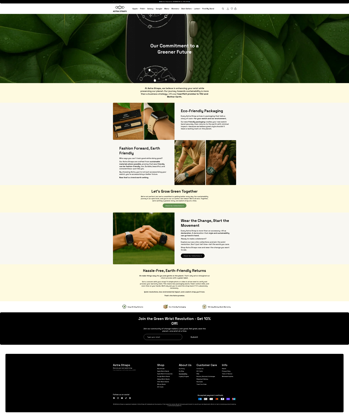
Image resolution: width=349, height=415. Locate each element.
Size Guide (199, 382)
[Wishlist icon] (232, 9)
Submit (194, 336)
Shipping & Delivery (202, 379)
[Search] (223, 9)
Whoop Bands (161, 384)
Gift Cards (160, 387)
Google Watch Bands (163, 376)
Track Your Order (201, 384)
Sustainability (183, 374)
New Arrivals (161, 368)
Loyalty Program (184, 376)
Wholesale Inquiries (227, 376)
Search (224, 368)
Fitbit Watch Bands (163, 382)
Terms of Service (227, 374)
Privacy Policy (226, 371)
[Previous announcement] (114, 1)
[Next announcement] (235, 1)
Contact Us (199, 368)
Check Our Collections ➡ (174, 206)
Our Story (182, 368)
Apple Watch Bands (163, 371)
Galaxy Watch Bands (163, 379)
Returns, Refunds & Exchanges (205, 376)
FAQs (197, 374)
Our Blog (181, 371)
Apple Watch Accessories (165, 374)
